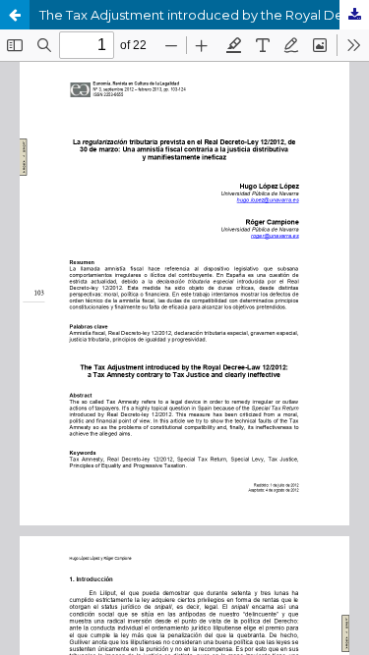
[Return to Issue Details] (15, 14)
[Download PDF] (354, 14)
